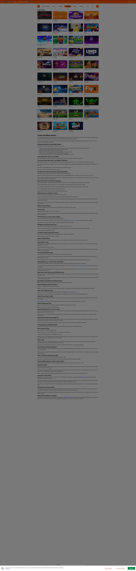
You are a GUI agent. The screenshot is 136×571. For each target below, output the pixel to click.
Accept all (131, 568)
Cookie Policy (7, 568)
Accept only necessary (120, 568)
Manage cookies (108, 568)
